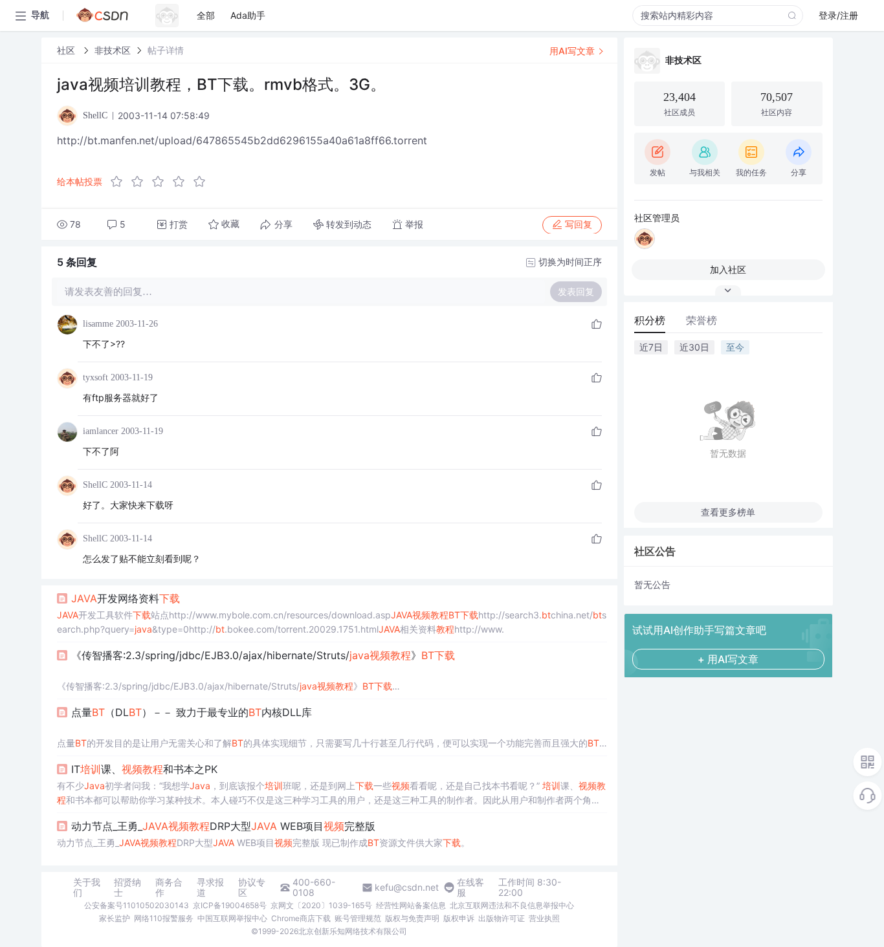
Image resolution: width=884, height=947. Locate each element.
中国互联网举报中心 (232, 918)
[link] (67, 50)
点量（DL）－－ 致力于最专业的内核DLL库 (191, 712)
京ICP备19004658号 (230, 905)
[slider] (162, 181)
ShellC (95, 485)
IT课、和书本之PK (144, 769)
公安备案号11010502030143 (136, 905)
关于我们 (86, 887)
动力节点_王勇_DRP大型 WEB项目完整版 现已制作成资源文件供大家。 (263, 842)
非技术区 (112, 50)
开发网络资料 (125, 598)
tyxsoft (95, 377)
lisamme (98, 324)
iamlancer (100, 431)
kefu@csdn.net (407, 887)
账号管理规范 (358, 918)
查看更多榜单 (728, 511)
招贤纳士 (127, 887)
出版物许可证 (501, 918)
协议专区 (251, 887)
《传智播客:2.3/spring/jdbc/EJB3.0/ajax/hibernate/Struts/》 (263, 655)
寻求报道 (210, 887)
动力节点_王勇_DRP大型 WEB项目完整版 (223, 826)
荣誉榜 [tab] (701, 320)
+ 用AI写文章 (728, 659)
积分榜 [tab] (649, 320)
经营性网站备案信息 (411, 905)
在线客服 (470, 887)
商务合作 (168, 887)
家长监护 (114, 918)
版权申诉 (458, 918)
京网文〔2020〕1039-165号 (321, 905)
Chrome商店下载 (301, 918)
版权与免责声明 (412, 918)
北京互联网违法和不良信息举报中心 (512, 905)
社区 (67, 50)
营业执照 (544, 918)
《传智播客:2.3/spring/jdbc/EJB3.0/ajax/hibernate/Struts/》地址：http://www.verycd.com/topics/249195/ (224, 686)
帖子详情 (166, 50)
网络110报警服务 (163, 918)
